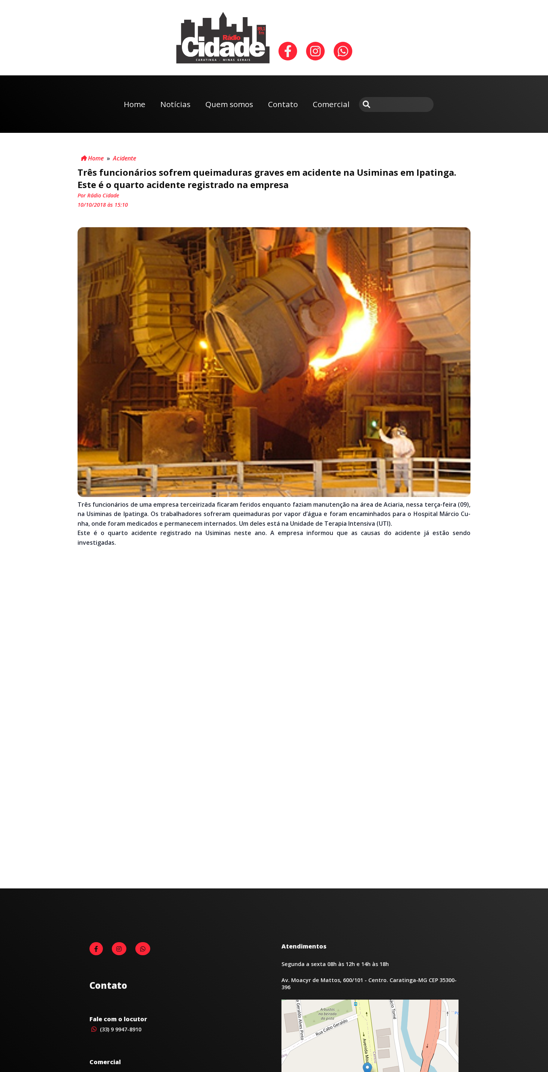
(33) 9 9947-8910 (119, 1029)
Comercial (331, 104)
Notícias (175, 104)
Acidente (124, 158)
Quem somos (229, 104)
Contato (283, 104)
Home (134, 104)
